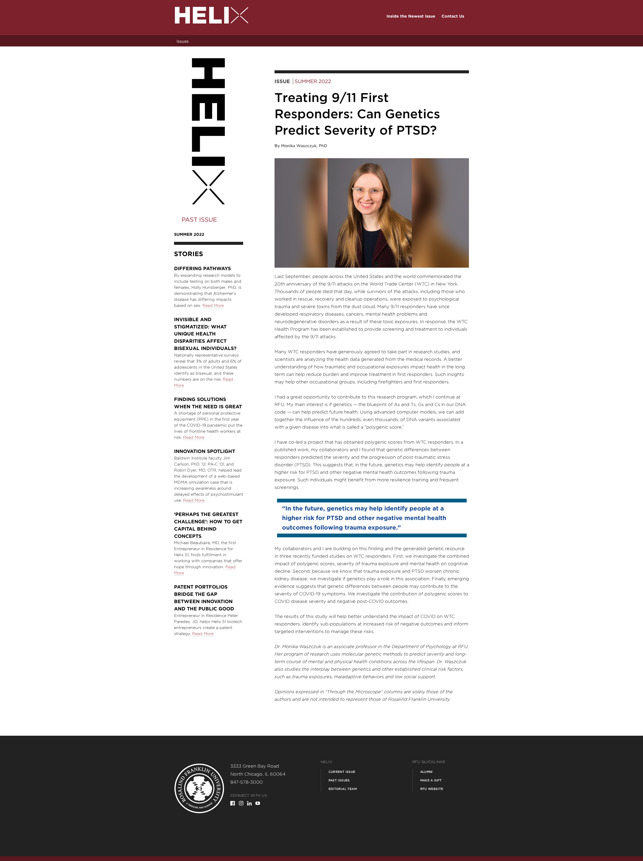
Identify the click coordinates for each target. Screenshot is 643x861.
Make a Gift (431, 780)
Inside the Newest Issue (411, 16)
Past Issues (339, 780)
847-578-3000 (246, 782)
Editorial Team (343, 789)
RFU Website (431, 789)
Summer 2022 (313, 81)
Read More (213, 305)
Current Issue (342, 772)
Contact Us (453, 16)
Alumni (426, 772)
